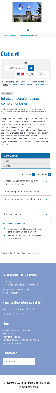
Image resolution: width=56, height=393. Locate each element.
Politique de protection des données (21, 339)
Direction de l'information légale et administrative (21, 253)
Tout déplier (42, 174)
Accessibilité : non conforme (17, 330)
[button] (26, 182)
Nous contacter (10, 292)
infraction (5, 121)
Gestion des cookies (13, 342)
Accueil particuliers (10, 82)
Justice (24, 82)
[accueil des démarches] (26, 62)
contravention (38, 141)
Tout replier (27, 174)
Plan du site (8, 333)
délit (46, 141)
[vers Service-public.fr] (32, 74)
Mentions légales (11, 336)
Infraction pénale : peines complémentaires (29, 84)
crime (6, 144)
